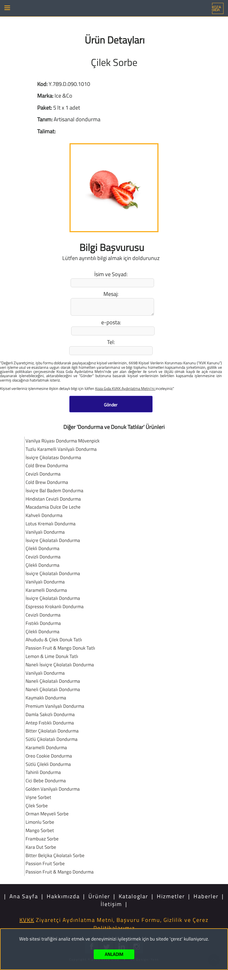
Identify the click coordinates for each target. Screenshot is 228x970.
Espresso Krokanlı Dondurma (55, 606)
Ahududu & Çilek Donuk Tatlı (54, 639)
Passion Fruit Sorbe (45, 863)
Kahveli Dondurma (44, 515)
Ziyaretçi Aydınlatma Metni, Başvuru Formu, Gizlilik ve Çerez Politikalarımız (114, 923)
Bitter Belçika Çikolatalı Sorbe (55, 855)
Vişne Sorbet (38, 797)
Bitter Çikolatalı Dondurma (52, 730)
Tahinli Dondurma (43, 772)
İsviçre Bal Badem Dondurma (54, 490)
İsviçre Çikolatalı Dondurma (53, 540)
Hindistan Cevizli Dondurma (53, 498)
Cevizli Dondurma (43, 473)
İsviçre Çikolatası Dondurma (53, 457)
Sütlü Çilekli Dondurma (48, 764)
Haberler (206, 896)
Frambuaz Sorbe (42, 838)
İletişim (111, 904)
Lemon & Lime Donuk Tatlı (52, 656)
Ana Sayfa (23, 896)
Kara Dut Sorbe (41, 846)
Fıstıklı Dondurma (43, 623)
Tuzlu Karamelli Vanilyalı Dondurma (61, 449)
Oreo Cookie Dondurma (49, 755)
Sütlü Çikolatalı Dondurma (52, 739)
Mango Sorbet (40, 830)
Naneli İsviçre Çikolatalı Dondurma (60, 664)
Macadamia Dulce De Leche (53, 506)
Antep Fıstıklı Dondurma (50, 722)
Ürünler (99, 896)
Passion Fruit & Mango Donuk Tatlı (60, 647)
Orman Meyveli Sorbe (47, 813)
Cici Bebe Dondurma (46, 780)
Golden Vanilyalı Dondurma (53, 788)
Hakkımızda (63, 896)
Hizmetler (171, 896)
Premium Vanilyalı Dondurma (55, 705)
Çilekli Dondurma (43, 548)
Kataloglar (133, 896)
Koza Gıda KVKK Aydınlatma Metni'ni (125, 388)
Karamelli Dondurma (46, 590)
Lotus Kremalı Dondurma (51, 523)
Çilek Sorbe (37, 805)
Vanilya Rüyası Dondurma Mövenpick (63, 440)
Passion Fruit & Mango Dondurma (60, 871)
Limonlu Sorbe (40, 821)
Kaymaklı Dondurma (46, 697)
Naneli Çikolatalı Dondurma (53, 680)
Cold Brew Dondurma (47, 465)
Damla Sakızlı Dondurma (50, 714)
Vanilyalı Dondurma (45, 531)
